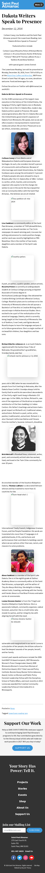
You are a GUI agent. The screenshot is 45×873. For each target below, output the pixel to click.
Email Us (29, 851)
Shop (22, 801)
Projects (22, 782)
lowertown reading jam (18, 713)
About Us (22, 808)
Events (22, 795)
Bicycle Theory (26, 868)
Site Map (37, 865)
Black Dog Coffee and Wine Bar (19, 75)
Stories (22, 789)
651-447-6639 (17, 851)
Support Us (22, 748)
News (12, 708)
